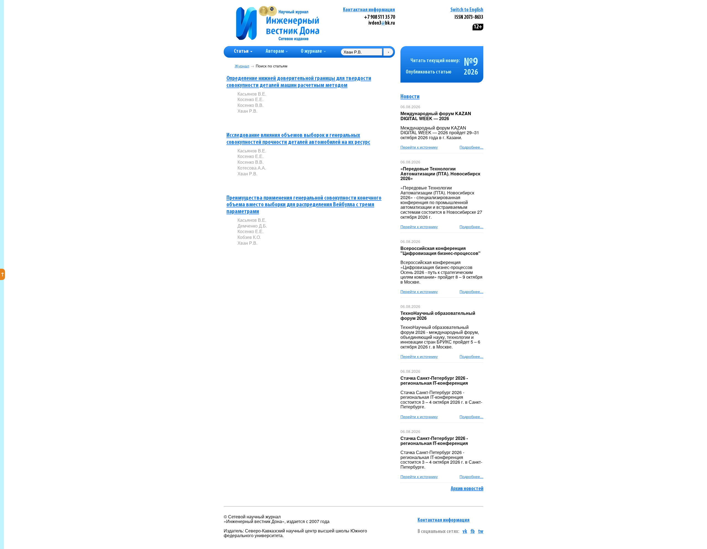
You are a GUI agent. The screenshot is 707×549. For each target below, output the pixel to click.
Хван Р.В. (247, 111)
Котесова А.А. (252, 168)
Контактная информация (369, 10)
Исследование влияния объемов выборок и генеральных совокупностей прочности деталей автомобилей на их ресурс (298, 139)
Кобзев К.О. (249, 237)
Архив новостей (467, 489)
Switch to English (466, 10)
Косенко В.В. (250, 105)
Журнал (242, 65)
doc (302, 183)
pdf (279, 120)
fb (472, 531)
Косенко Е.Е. (250, 99)
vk (465, 531)
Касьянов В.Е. (252, 150)
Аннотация (249, 120)
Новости (410, 97)
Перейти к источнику (419, 147)
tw (480, 531)
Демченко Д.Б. (252, 226)
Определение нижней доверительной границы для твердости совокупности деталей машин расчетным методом (298, 82)
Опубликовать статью (428, 72)
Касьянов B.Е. (252, 94)
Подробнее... (471, 147)
